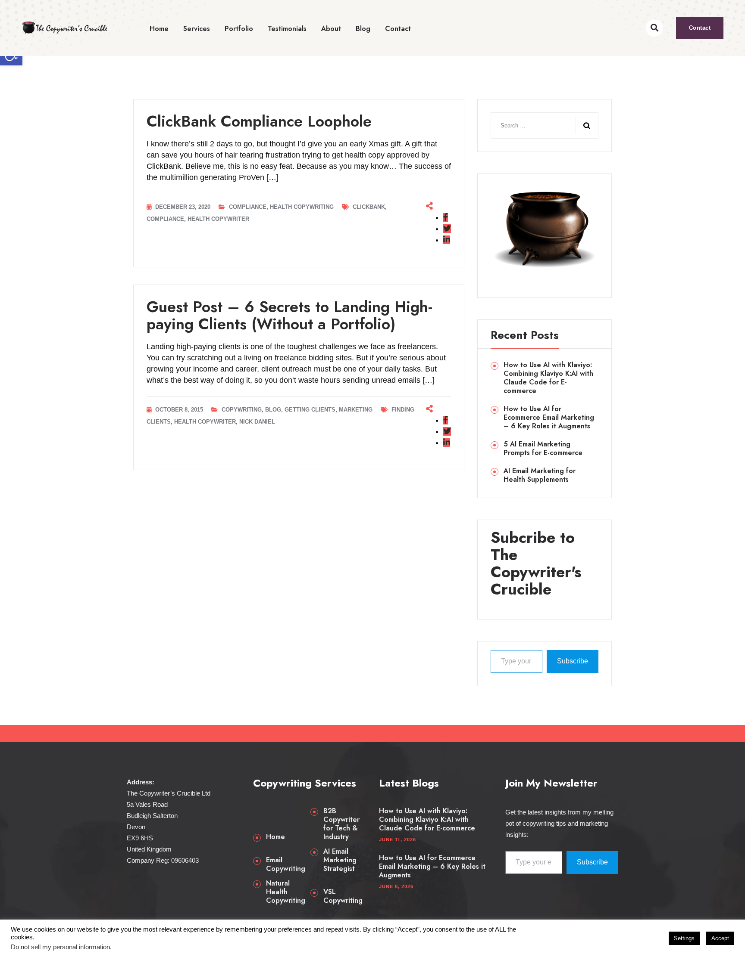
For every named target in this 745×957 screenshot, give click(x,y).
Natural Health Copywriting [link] (285, 892)
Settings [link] (684, 938)
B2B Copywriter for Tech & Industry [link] (341, 824)
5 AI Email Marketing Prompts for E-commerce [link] (543, 448)
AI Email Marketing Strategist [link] (340, 860)
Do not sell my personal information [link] (60, 947)
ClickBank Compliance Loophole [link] (259, 121)
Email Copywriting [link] (285, 864)
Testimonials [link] (287, 29)
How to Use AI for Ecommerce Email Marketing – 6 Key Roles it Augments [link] (549, 417)
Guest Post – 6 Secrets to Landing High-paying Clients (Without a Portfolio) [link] (289, 315)
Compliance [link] (247, 207)
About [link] (331, 29)
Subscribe (572, 661)
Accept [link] (720, 938)
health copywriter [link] (218, 219)
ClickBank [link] (369, 207)
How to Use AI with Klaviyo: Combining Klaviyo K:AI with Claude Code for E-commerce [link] (548, 378)
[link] (65, 28)
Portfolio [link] (239, 29)
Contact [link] (398, 29)
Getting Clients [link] (310, 409)
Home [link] (159, 29)
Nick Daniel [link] (257, 421)
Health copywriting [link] (302, 207)
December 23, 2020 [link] (183, 207)
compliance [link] (165, 219)
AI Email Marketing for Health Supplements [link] (540, 475)
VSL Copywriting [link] (343, 896)
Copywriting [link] (242, 409)
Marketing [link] (355, 409)
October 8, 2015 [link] (180, 409)
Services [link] (196, 29)
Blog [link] (363, 29)
